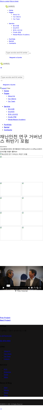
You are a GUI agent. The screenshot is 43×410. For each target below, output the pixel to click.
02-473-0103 (5, 341)
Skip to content (5, 1)
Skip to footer (14, 1)
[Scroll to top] (1, 409)
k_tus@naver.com (5, 336)
